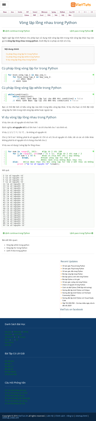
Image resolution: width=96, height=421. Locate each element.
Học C (7, 340)
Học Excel (9, 334)
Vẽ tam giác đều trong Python (72, 271)
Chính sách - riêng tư (64, 416)
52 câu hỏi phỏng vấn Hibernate (17, 398)
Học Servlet (9, 337)
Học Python (9, 342)
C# (17, 340)
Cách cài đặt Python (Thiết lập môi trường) (77, 287)
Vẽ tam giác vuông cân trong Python (74, 282)
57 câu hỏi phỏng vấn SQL (15, 403)
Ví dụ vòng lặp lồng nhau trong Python (21, 59)
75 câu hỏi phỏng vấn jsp (14, 395)
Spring (25, 332)
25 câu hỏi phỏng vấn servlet (16, 393)
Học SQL (8, 345)
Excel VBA (18, 334)
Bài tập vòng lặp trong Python (72, 274)
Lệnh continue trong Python (17, 31)
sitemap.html (82, 416)
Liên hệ (50, 416)
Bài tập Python (10, 371)
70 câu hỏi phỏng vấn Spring (16, 401)
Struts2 (22, 337)
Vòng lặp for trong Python (16, 248)
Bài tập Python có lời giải (71, 279)
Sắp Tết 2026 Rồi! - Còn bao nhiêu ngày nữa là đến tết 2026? (78, 304)
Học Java (8, 332)
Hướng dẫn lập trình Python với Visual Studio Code (78, 299)
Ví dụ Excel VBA (11, 374)
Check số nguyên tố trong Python (73, 285)
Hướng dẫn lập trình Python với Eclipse (76, 290)
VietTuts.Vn (23, 416)
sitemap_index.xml (10, 417)
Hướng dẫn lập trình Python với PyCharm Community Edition (76, 294)
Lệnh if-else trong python (16, 250)
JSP (16, 337)
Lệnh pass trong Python (80, 31)
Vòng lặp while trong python (17, 245)
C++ (13, 340)
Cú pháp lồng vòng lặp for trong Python (22, 54)
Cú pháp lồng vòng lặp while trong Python (23, 57)
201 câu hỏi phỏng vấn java (15, 390)
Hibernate (17, 332)
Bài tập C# (9, 369)
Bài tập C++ (9, 366)
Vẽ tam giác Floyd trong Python (73, 268)
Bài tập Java (9, 361)
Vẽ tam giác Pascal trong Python (73, 266)
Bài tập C (8, 364)
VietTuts (81, 5)
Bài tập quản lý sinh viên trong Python (75, 277)
